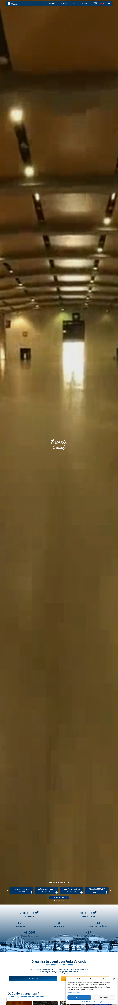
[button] (114, 979)
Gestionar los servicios (74, 993)
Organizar (63, 3)
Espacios (52, 3)
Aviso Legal (99, 1002)
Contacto (84, 3)
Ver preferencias (103, 997)
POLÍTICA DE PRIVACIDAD (88, 1002)
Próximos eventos (58, 882)
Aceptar (79, 997)
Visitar (74, 3)
